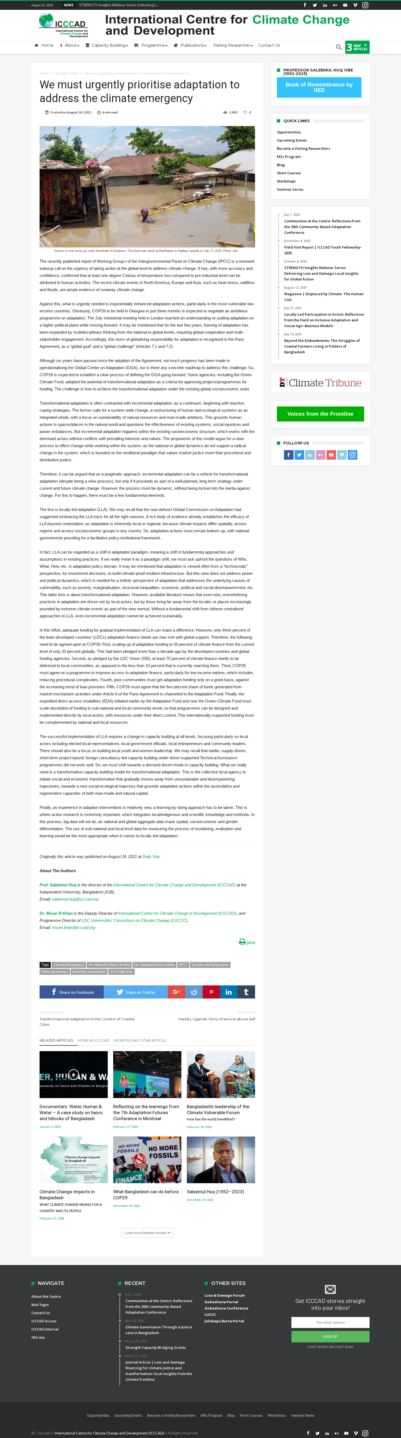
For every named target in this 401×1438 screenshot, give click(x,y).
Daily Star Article (66, 73)
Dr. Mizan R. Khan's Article (109, 964)
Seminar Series (290, 189)
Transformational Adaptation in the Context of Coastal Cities (87, 1018)
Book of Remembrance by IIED (319, 87)
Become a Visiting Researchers (303, 148)
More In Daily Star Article (140, 1040)
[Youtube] (345, 5)
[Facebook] (304, 5)
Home (44, 73)
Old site (38, 1337)
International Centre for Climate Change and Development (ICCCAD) (174, 885)
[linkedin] (229, 991)
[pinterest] (211, 991)
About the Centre (46, 1296)
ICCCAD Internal (45, 1329)
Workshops (286, 181)
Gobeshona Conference (226, 1308)
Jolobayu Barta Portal (224, 1321)
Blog (281, 164)
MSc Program (289, 156)
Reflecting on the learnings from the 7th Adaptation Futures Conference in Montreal (146, 1112)
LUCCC (210, 1314)
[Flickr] (335, 5)
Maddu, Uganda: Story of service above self (216, 1015)
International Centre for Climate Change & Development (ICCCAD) (177, 913)
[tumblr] (246, 991)
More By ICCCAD (93, 1040)
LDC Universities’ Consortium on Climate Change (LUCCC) (134, 920)
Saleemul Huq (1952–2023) (215, 1191)
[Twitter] (314, 5)
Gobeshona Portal (221, 1301)
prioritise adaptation (89, 971)
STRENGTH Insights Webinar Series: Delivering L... (117, 5)
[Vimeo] (355, 5)
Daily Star (151, 856)
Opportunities (289, 132)
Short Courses (289, 173)
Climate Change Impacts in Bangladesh (71, 1201)
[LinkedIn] (325, 5)
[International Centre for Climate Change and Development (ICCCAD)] (195, 11)
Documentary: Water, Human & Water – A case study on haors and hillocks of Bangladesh (71, 1112)
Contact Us (40, 1312)
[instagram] (365, 5)
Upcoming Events (292, 140)
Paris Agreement (54, 971)
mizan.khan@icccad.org (73, 927)
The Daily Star (121, 971)
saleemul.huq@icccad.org (75, 899)
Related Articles (56, 1040)
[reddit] (194, 991)
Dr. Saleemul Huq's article (154, 964)
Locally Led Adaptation (210, 964)
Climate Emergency (68, 964)
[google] (176, 991)
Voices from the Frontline (321, 414)
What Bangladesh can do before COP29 (146, 1194)
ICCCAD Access (43, 1321)
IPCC (183, 964)
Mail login (40, 1304)
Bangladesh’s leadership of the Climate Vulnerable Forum (218, 1112)
